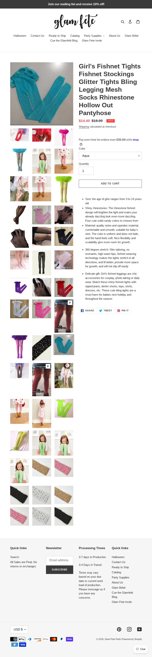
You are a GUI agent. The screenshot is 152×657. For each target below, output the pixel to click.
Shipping (84, 126)
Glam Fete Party (113, 639)
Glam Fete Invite (122, 601)
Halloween (118, 557)
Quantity (84, 163)
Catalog (116, 572)
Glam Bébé (118, 587)
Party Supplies (120, 577)
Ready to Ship (120, 567)
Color (82, 148)
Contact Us (118, 562)
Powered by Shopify (132, 639)
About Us (117, 582)
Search (14, 557)
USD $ (18, 629)
